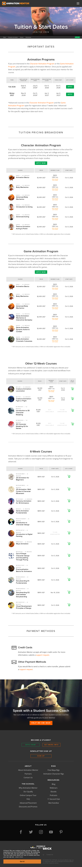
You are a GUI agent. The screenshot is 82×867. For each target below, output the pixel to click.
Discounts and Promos (28, 806)
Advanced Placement (28, 803)
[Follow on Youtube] (51, 832)
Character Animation (13, 37)
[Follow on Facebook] (21, 832)
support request (42, 655)
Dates (4, 37)
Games (21, 37)
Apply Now (77, 37)
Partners (28, 774)
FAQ (28, 799)
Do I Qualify (28, 791)
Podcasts (53, 795)
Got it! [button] (22, 861)
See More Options (55, 180)
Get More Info (51, 745)
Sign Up (41, 756)
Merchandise (53, 803)
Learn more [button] (19, 857)
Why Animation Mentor (28, 788)
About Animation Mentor (28, 770)
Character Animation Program (42, 63)
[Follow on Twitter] (31, 832)
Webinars (53, 788)
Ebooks (53, 791)
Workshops (28, 37)
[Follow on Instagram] (41, 832)
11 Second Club (53, 799)
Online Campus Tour (28, 795)
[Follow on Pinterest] (61, 832)
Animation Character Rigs (53, 774)
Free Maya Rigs (54, 770)
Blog (53, 784)
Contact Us (28, 777)
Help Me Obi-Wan (41, 723)
